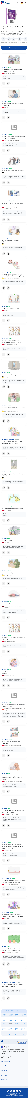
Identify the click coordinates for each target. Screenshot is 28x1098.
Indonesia (10, 1087)
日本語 (26, 1087)
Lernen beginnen (14, 48)
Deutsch (15, 1087)
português (21, 1087)
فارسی (5, 1087)
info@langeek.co (7, 1057)
